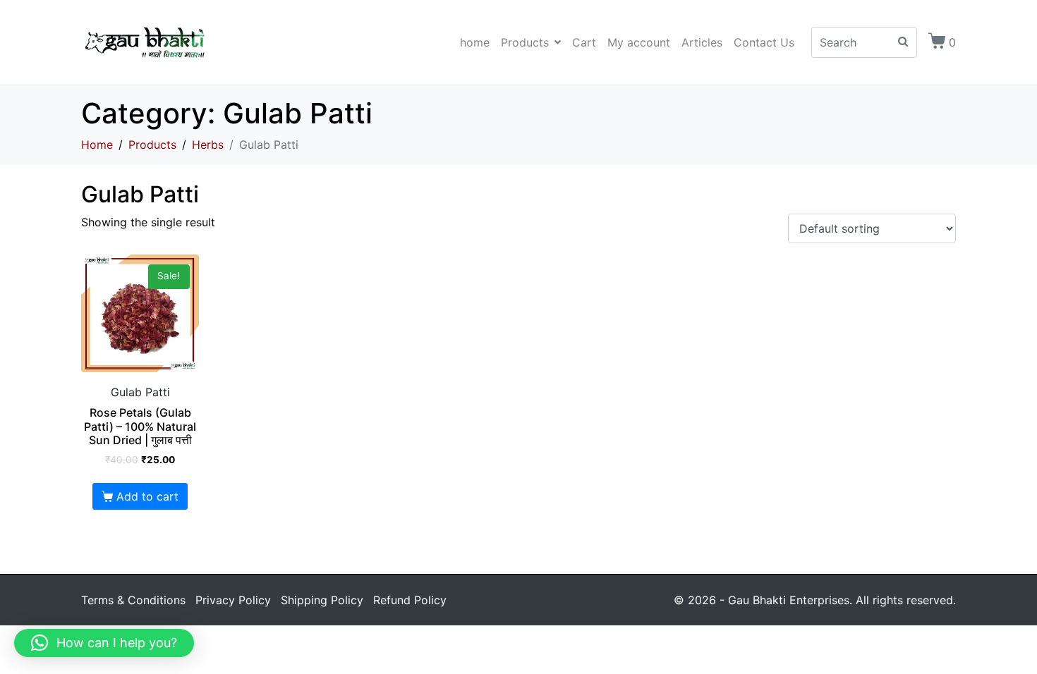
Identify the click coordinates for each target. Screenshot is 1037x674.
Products (525, 42)
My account (638, 42)
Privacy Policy (233, 600)
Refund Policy (410, 600)
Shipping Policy (322, 600)
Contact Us (764, 42)
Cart (584, 42)
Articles (701, 42)
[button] (104, 643)
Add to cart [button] (147, 496)
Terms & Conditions (133, 600)
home (475, 42)
